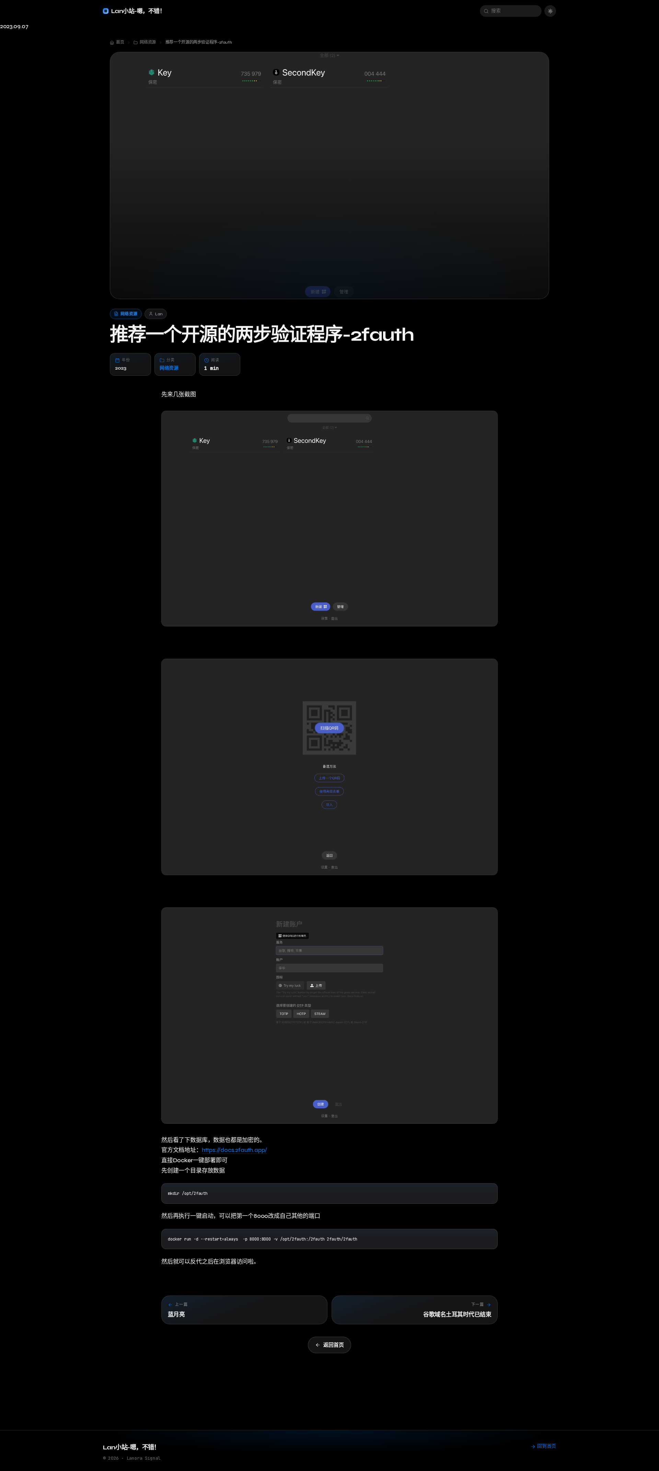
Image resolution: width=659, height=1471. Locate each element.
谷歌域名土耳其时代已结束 (457, 1314)
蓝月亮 (176, 1314)
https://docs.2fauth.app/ (234, 1150)
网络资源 (169, 368)
